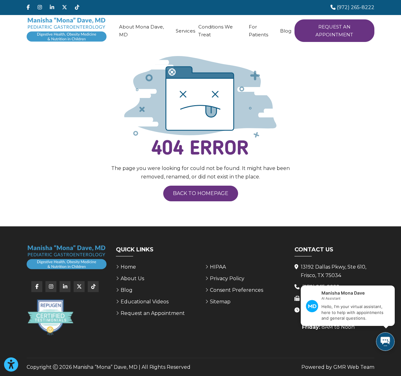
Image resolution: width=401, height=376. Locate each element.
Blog (285, 31)
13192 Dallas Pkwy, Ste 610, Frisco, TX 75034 (333, 271)
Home (128, 267)
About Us (132, 278)
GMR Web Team (353, 367)
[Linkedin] (52, 7)
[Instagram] (40, 7)
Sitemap (220, 302)
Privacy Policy (227, 278)
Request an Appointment (334, 31)
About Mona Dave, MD (141, 31)
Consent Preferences (236, 290)
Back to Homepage (200, 193)
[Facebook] (28, 7)
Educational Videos (145, 302)
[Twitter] (64, 7)
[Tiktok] (77, 7)
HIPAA (218, 267)
